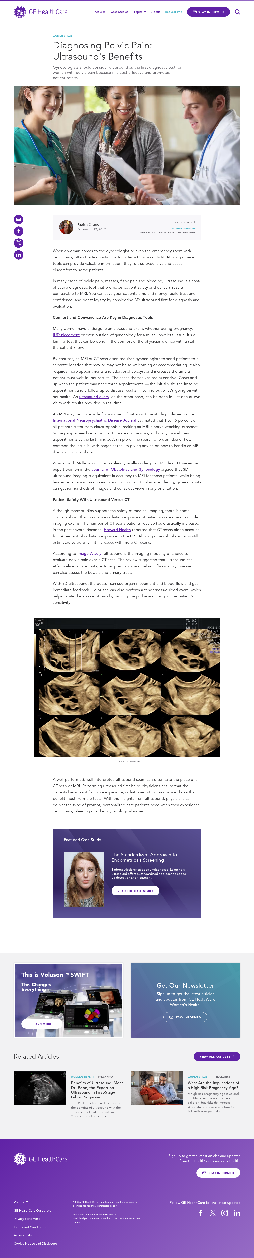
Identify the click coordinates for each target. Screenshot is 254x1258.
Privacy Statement (27, 1219)
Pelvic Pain (166, 232)
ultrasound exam (94, 396)
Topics (138, 12)
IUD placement (66, 334)
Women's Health (64, 35)
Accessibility (23, 1235)
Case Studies (119, 12)
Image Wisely (89, 553)
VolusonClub (23, 1202)
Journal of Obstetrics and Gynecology (125, 469)
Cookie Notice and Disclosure (35, 1244)
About (155, 12)
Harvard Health (117, 529)
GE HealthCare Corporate (32, 1211)
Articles (100, 12)
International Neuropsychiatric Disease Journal (94, 420)
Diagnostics (147, 232)
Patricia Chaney (88, 225)
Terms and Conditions (30, 1227)
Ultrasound (186, 232)
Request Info (173, 12)
